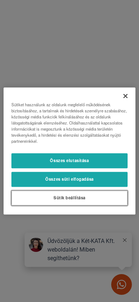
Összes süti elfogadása (69, 179)
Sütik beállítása (69, 198)
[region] (70, 150)
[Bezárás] (125, 96)
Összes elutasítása (69, 161)
